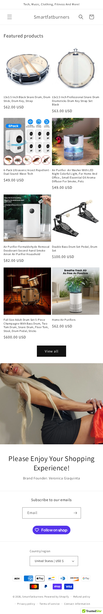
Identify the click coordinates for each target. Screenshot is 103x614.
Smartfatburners (33, 596)
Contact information (77, 603)
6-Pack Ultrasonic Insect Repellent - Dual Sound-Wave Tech (27, 172)
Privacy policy (26, 603)
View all (51, 351)
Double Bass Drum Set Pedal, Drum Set (74, 248)
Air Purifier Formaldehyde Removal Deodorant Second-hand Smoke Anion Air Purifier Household (27, 250)
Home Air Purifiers (64, 319)
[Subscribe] (75, 513)
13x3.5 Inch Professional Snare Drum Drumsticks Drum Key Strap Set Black (75, 100)
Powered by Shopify (56, 596)
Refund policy (81, 596)
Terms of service (50, 603)
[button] (9, 17)
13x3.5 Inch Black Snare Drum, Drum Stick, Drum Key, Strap (27, 99)
